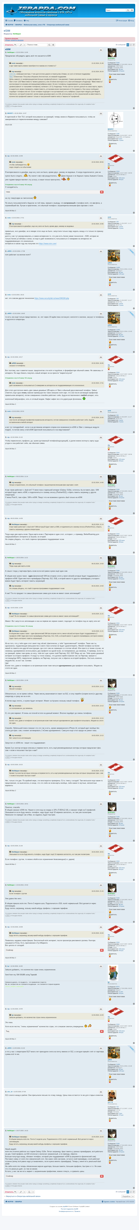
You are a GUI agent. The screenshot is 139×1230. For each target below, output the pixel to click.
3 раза (121, 226)
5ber (11, 77)
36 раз (121, 69)
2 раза (121, 140)
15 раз (121, 1115)
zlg (13, 71)
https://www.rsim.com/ (47, 244)
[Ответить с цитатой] (101, 50)
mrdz (13, 63)
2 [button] (130, 45)
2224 (117, 171)
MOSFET (110, 129)
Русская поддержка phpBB (69, 1209)
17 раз (121, 991)
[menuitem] (18, 20)
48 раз (121, 179)
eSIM (7, 30)
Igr (109, 982)
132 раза (122, 178)
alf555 (110, 263)
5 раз (120, 1113)
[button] (133, 44)
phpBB (65, 1206)
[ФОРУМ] (42, 10)
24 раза (121, 71)
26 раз (121, 272)
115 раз (121, 274)
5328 (117, 63)
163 (117, 221)
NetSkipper (17, 34)
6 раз (120, 138)
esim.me (12, 74)
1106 (117, 133)
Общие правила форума (14, 40)
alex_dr (110, 1102)
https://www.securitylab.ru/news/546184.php (51, 298)
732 (117, 1107)
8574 (117, 986)
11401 (118, 267)
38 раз (121, 993)
